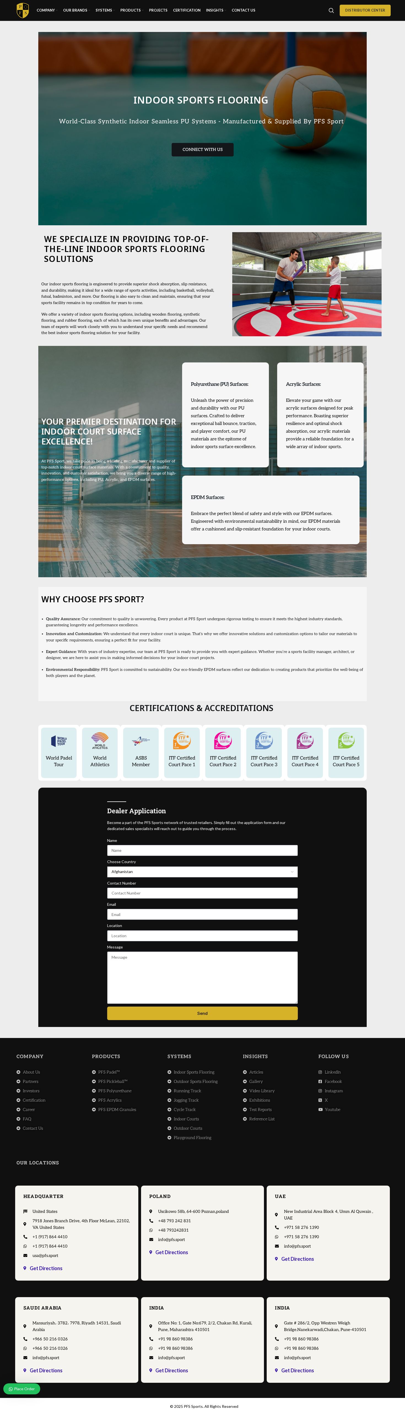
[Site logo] (22, 9)
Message (115, 947)
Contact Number (121, 883)
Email (111, 904)
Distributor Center (365, 10)
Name (112, 840)
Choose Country (121, 861)
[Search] (331, 10)
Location (114, 925)
